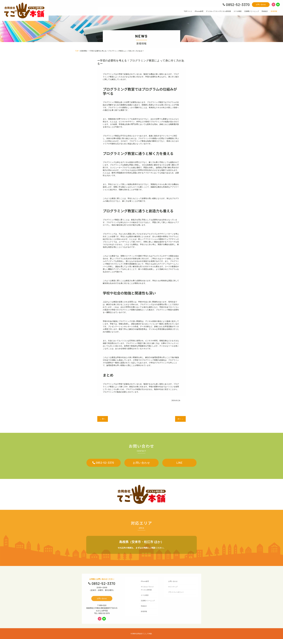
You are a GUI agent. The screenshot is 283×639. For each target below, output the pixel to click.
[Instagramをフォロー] (273, 4)
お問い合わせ (261, 4)
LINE (179, 462)
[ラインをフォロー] (278, 4)
